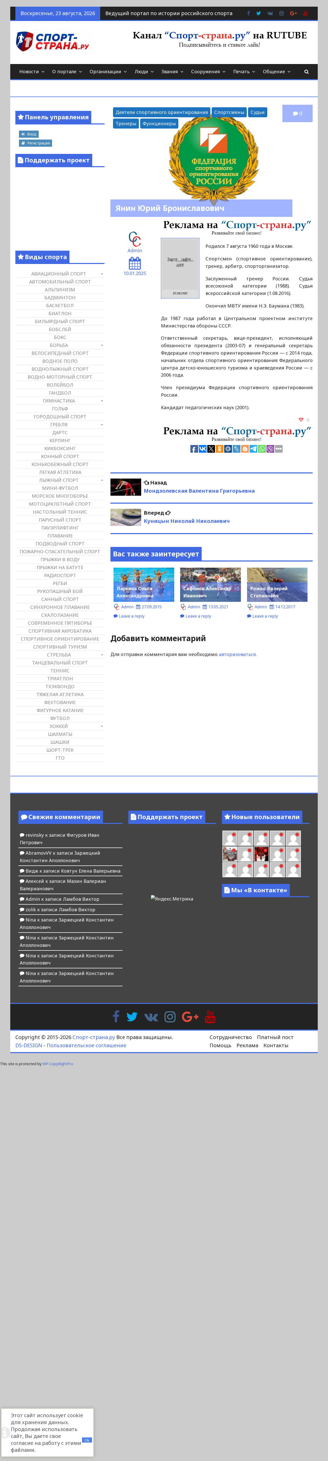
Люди (141, 71)
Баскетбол (60, 305)
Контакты (276, 1045)
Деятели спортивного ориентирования (162, 112)
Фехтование (60, 702)
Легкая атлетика (60, 472)
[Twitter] (132, 1016)
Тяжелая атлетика (60, 694)
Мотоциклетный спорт (60, 504)
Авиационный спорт (58, 274)
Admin (135, 250)
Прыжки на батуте (60, 567)
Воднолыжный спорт (60, 369)
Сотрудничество (231, 1037)
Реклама (247, 1045)
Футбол (60, 718)
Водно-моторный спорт (60, 377)
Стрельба (59, 655)
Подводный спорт (60, 544)
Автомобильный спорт (60, 282)
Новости (29, 71)
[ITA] (246, 854)
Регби (60, 583)
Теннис (60, 671)
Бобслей (60, 329)
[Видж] (261, 870)
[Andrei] (293, 854)
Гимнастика (59, 401)
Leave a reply (132, 616)
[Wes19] (230, 854)
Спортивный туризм (60, 647)
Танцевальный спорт (60, 663)
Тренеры (126, 123)
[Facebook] (116, 1016)
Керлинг (59, 440)
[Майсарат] (261, 854)
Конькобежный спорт (60, 464)
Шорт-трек (60, 750)
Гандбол (60, 393)
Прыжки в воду (60, 559)
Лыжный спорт (59, 480)
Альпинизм (60, 290)
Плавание (60, 536)
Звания (169, 71)
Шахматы (60, 734)
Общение (274, 71)
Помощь (220, 1045)
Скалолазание (60, 615)
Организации (105, 71)
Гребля (58, 424)
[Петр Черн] (230, 838)
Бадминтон (60, 297)
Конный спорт (60, 456)
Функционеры (159, 123)
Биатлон (59, 313)
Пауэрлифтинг (60, 528)
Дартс (60, 432)
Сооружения (205, 71)
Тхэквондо (60, 686)
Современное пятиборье (60, 623)
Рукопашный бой (60, 591)
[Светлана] (277, 838)
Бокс (60, 337)
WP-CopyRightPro (58, 1063)
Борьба (59, 345)
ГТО (60, 758)
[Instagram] (170, 1016)
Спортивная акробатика (59, 631)
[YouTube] (210, 1016)
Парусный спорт (60, 520)
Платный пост (275, 1037)
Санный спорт (60, 599)
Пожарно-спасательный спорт (60, 551)
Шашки (59, 742)
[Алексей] (293, 870)
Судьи (258, 112)
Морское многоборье (60, 496)
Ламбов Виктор (81, 899)
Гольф (60, 409)
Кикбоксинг (60, 448)
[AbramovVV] (246, 870)
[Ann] (246, 838)
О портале (64, 71)
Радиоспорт (60, 575)
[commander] (293, 838)
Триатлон (60, 678)
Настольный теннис (60, 512)
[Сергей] (277, 870)
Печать (241, 71)
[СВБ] (230, 870)
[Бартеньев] (277, 854)
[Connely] (261, 838)
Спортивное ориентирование (60, 639)
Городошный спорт (60, 417)
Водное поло (60, 361)
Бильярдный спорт (60, 321)
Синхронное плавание (60, 607)
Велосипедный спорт (60, 353)
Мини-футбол (60, 488)
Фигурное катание (60, 710)
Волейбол (60, 385)
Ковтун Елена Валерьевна (90, 871)
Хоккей (59, 726)
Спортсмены (229, 112)
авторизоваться (237, 654)
